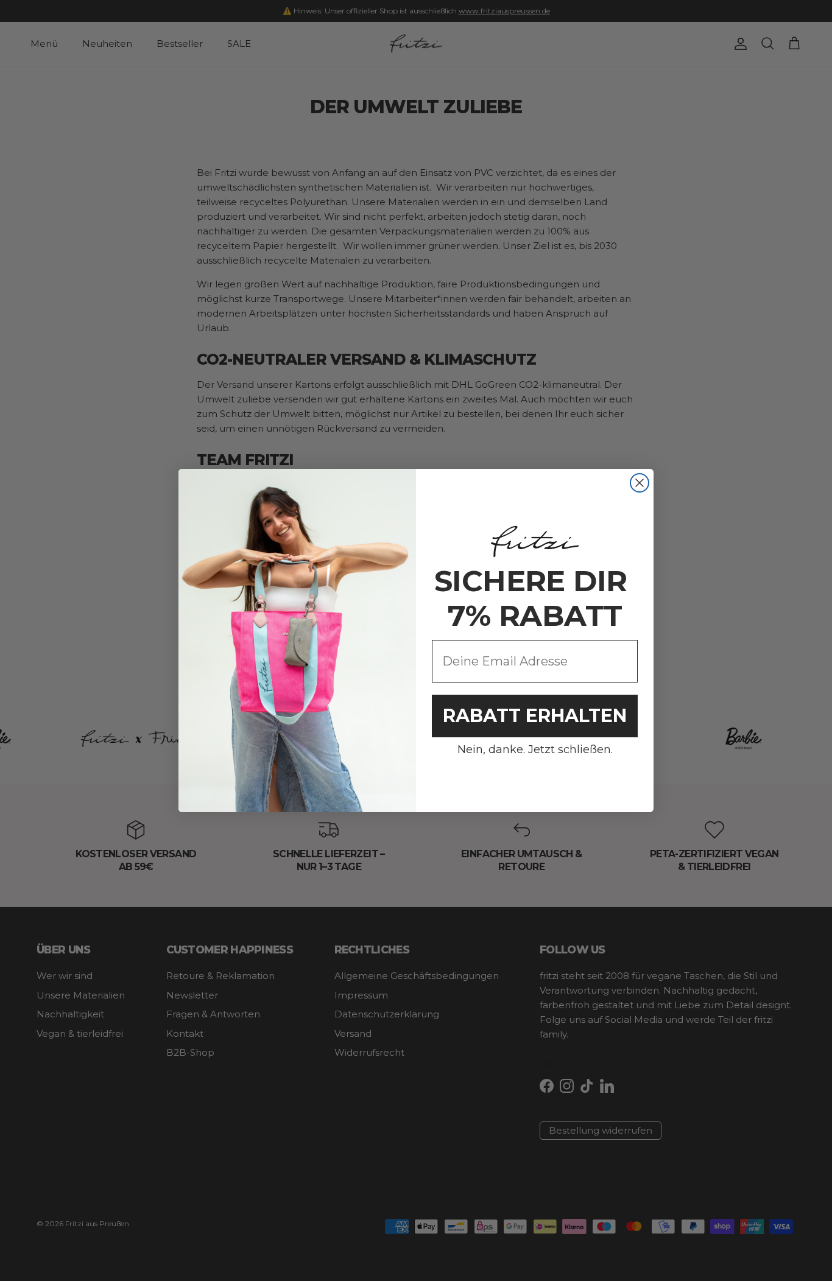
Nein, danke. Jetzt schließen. (535, 749)
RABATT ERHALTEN (535, 715)
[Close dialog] (639, 483)
